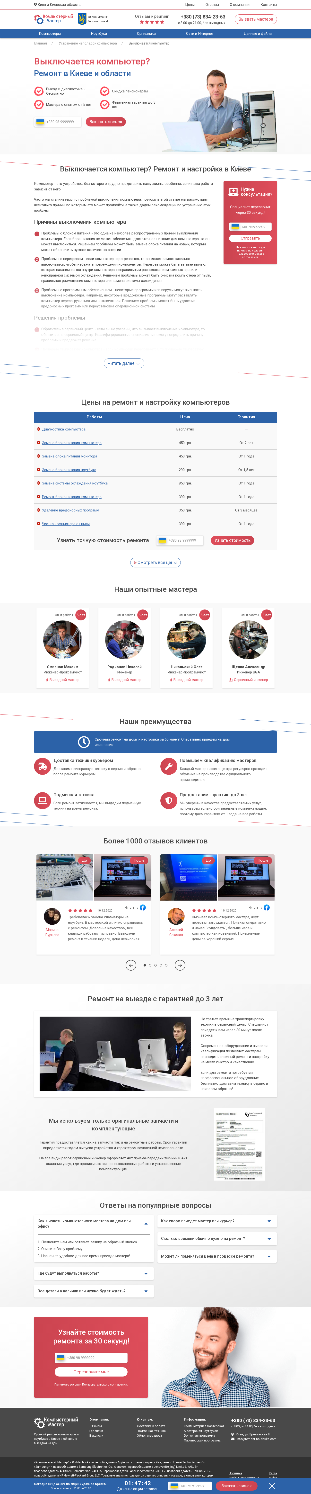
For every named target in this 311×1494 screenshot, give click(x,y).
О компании (240, 4)
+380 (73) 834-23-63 (203, 17)
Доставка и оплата (151, 1426)
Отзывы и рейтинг (152, 16)
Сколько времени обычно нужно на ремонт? (203, 1238)
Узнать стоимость (233, 540)
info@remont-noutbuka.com (256, 1439)
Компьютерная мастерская (204, 1426)
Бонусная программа (199, 1435)
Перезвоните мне (91, 1371)
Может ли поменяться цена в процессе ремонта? (207, 1256)
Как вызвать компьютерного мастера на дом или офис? (84, 1224)
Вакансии (96, 1435)
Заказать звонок (237, 1486)
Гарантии (96, 1431)
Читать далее (122, 363)
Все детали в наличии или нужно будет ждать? (82, 1291)
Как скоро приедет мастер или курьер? (197, 1221)
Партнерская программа (202, 1440)
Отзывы (212, 4)
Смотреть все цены (155, 562)
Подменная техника (151, 1431)
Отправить (250, 238)
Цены (190, 4)
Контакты (268, 4)
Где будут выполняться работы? (68, 1273)
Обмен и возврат (149, 1435)
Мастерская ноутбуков (201, 1431)
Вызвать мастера (256, 19)
